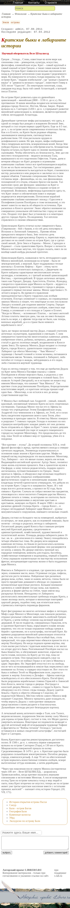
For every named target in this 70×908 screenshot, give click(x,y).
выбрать (7, 852)
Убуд (11, 817)
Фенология (20, 13)
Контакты (34, 2)
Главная (18, 2)
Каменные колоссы (20, 814)
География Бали (18, 811)
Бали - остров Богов (20, 808)
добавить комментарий (56, 852)
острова (15, 22)
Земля (5, 22)
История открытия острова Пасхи (28, 802)
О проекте (51, 2)
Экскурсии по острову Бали (24, 821)
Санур (12, 805)
